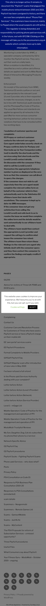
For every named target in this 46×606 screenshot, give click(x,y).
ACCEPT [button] (32, 307)
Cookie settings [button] (18, 307)
